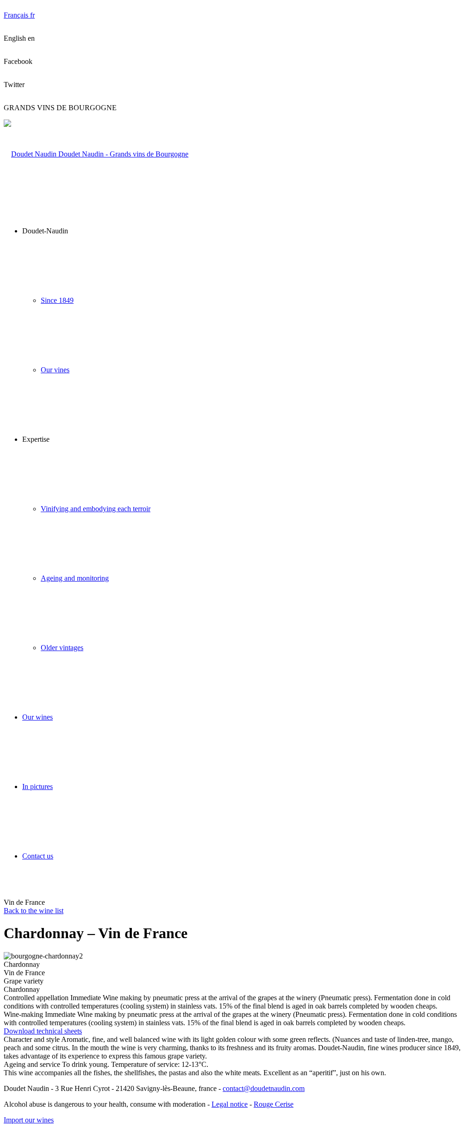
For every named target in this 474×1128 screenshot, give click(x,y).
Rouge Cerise (273, 1104)
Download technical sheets (43, 1031)
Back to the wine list (33, 911)
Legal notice (230, 1104)
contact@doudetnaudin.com (264, 1088)
